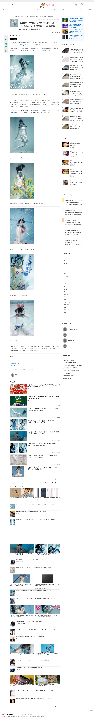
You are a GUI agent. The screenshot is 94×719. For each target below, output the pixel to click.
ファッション (67, 281)
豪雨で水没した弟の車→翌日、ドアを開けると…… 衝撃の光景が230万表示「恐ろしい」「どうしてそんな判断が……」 (76, 69)
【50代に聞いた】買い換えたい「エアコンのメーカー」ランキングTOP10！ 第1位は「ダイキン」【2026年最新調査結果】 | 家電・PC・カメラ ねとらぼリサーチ (74, 224)
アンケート (65, 138)
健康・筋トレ (67, 294)
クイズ (30, 9)
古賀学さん (46, 346)
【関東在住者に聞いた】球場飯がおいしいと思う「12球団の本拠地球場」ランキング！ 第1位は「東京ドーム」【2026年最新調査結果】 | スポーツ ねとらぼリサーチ (73, 204)
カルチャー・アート (68, 265)
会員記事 (90, 9)
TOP (4, 9)
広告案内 (13, 716)
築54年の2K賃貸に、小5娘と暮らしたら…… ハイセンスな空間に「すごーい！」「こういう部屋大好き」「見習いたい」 (76, 128)
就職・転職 (66, 304)
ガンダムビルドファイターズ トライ (21, 102)
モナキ (69, 346)
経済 (65, 312)
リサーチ (81, 9)
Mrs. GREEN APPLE (72, 329)
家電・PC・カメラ (68, 302)
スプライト (24, 348)
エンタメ (21, 9)
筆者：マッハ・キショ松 (20, 374)
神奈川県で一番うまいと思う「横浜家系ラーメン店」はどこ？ (76, 173)
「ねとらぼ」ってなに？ (68, 360)
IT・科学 (66, 258)
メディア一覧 (4, 716)
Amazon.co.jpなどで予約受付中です (42, 50)
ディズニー (66, 276)
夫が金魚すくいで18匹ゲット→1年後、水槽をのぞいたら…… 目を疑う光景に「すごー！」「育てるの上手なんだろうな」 (76, 95)
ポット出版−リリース (15, 363)
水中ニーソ (30, 45)
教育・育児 (64, 9)
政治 (65, 307)
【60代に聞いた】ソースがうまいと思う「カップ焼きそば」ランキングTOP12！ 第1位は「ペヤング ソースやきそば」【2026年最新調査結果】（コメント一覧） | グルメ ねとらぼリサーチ (74, 244)
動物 (73, 9)
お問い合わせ (18, 716)
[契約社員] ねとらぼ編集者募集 (69, 367)
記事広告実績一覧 (66, 378)
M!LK (69, 335)
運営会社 (34, 716)
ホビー (65, 283)
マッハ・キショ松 (56, 32)
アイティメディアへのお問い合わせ (70, 370)
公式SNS (9, 716)
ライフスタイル (67, 286)
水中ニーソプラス (27, 42)
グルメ (38, 9)
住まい (55, 9)
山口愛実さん (45, 110)
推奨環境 (42, 716)
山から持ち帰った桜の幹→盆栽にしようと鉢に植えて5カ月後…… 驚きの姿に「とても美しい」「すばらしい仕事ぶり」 (76, 52)
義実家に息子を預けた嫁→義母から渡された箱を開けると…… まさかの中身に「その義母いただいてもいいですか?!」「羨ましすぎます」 (76, 86)
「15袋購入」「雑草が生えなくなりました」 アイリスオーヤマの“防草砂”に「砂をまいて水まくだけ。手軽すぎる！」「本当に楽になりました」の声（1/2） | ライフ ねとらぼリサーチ (73, 234)
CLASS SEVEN (71, 340)
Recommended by (51, 706)
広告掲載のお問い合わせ (68, 375)
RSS (31, 716)
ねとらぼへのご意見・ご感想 (69, 362)
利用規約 (91, 710)
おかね (65, 263)
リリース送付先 (66, 373)
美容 (65, 314)
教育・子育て (67, 309)
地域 (47, 9)
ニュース (13, 9)
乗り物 (65, 289)
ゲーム (65, 273)
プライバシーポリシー (25, 716)
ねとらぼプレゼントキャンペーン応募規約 (72, 365)
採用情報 (39, 716)
